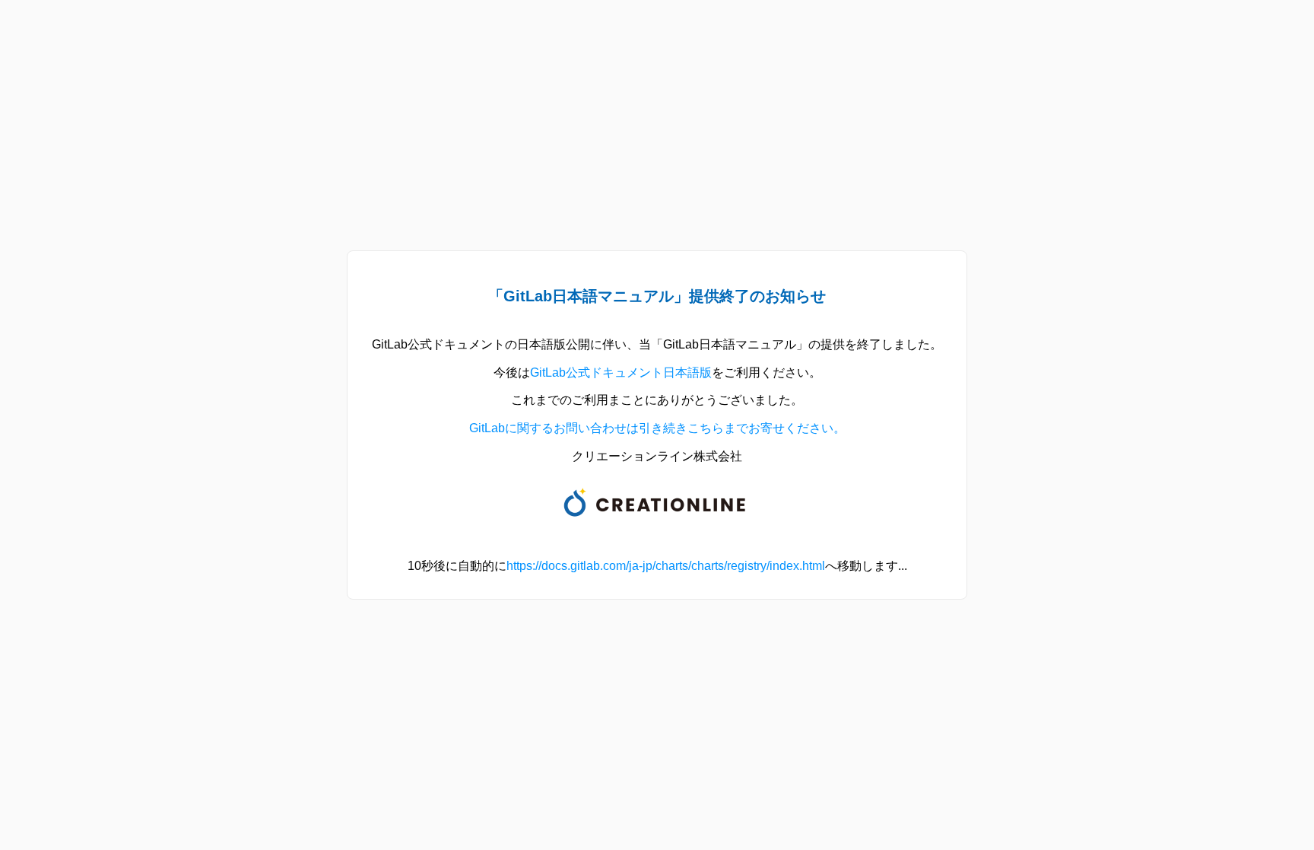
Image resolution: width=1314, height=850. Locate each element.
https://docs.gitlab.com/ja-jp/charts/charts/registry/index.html (665, 565)
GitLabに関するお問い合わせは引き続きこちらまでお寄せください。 (657, 428)
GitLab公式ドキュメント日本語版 (621, 372)
